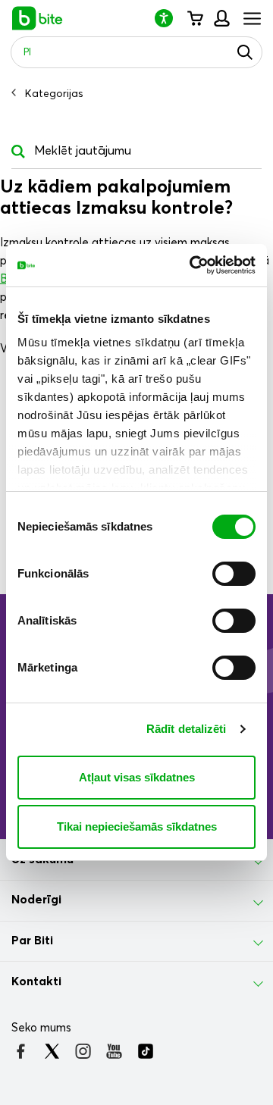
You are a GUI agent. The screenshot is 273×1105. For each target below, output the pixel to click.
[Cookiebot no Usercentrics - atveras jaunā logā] (193, 265)
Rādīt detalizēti (186, 728)
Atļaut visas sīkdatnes (137, 777)
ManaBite (221, 18)
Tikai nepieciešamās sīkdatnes (137, 826)
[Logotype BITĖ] (37, 18)
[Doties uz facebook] (20, 1051)
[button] (170, 17)
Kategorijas (54, 94)
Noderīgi (36, 900)
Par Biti (32, 940)
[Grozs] (194, 18)
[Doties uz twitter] (51, 1051)
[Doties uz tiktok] (145, 1051)
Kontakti (36, 981)
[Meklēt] (245, 52)
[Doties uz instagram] (83, 1051)
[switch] (234, 574)
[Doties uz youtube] (114, 1051)
